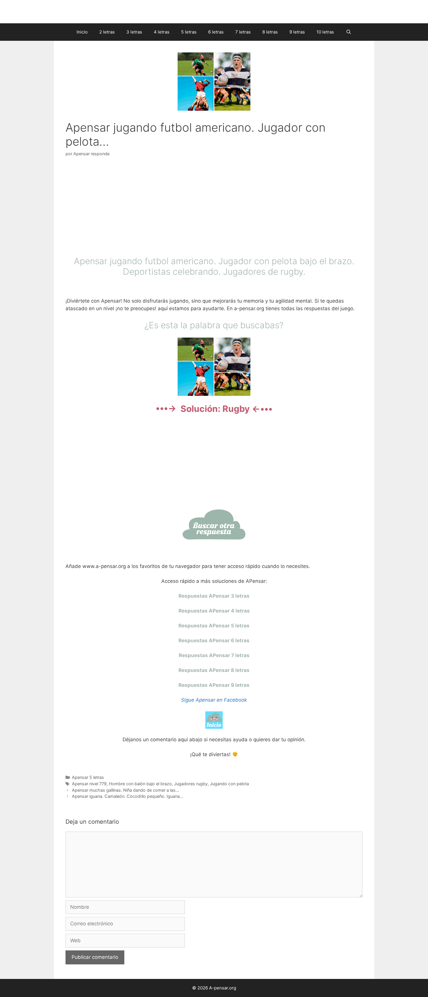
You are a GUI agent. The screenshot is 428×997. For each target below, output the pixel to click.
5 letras (189, 32)
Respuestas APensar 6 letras (214, 640)
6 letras (216, 32)
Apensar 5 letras (88, 777)
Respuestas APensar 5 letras (214, 626)
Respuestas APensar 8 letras (214, 670)
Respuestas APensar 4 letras (214, 611)
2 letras (107, 32)
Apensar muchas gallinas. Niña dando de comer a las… (125, 790)
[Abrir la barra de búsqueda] (348, 32)
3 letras (134, 32)
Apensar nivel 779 (89, 783)
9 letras (297, 32)
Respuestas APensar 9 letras (214, 685)
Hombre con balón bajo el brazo (140, 783)
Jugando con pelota (229, 783)
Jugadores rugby (191, 783)
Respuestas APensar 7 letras (214, 655)
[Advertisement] (214, 207)
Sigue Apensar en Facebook (214, 700)
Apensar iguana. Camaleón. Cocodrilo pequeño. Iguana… (127, 796)
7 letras (243, 32)
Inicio (82, 32)
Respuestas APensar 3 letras (214, 596)
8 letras (270, 32)
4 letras (161, 32)
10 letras (325, 32)
